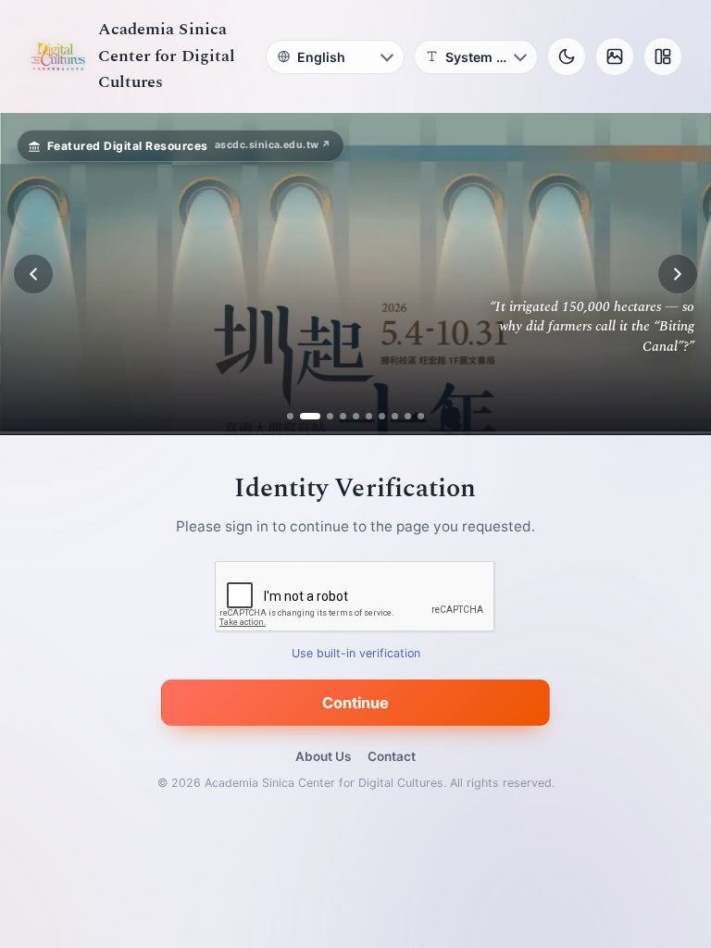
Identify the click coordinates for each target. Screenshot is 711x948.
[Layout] (662, 56)
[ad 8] (395, 416)
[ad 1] (290, 416)
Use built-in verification (356, 654)
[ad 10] (421, 416)
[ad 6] (369, 416)
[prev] (33, 274)
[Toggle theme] (566, 56)
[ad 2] (303, 416)
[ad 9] (408, 416)
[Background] (614, 56)
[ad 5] (356, 416)
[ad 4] (343, 416)
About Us (323, 756)
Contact (392, 756)
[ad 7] (382, 416)
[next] (677, 274)
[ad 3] (323, 416)
